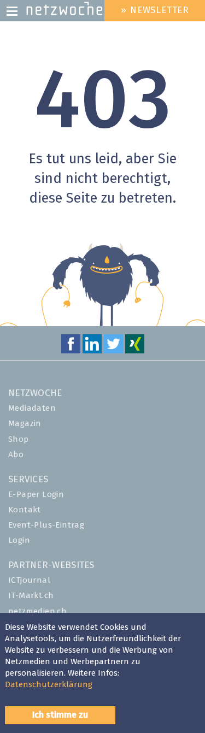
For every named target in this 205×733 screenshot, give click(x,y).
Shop (18, 439)
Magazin (25, 423)
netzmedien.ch (37, 611)
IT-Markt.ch (31, 596)
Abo (16, 455)
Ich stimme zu (60, 715)
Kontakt (24, 510)
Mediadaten (32, 408)
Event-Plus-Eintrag (46, 525)
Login (19, 540)
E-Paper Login (36, 494)
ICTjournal (29, 580)
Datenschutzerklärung (48, 685)
